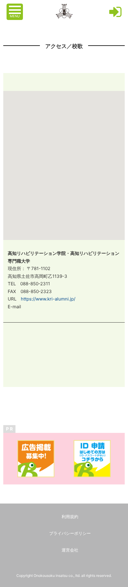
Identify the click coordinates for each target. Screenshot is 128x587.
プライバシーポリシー (70, 533)
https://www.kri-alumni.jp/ (48, 299)
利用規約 (70, 516)
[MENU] (15, 7)
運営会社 (70, 549)
